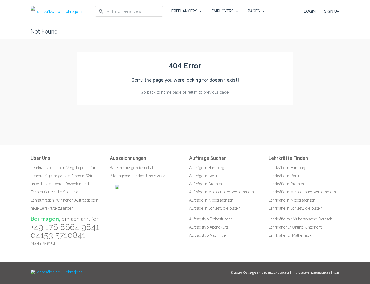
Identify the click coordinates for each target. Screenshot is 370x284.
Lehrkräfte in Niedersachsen (291, 200)
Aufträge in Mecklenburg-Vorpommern (221, 192)
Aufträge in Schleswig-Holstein (215, 208)
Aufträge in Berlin (203, 176)
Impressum (301, 273)
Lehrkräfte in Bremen (286, 184)
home (166, 92)
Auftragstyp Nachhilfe (207, 235)
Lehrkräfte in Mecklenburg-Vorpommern (302, 192)
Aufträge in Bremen (205, 184)
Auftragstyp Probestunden (211, 219)
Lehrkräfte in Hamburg (287, 168)
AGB (336, 273)
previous (211, 92)
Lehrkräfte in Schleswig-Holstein (295, 208)
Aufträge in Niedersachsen (211, 200)
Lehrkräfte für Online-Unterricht (295, 227)
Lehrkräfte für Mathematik (289, 235)
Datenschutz (320, 273)
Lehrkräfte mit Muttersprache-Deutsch (300, 219)
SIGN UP (331, 11)
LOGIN (310, 11)
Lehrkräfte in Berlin (284, 176)
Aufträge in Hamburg (206, 168)
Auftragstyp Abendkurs (208, 227)
